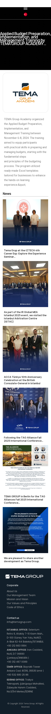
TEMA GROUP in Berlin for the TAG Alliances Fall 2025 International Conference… (24, 499)
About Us (12, 591)
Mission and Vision (17, 599)
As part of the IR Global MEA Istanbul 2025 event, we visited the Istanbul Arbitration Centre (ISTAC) (25, 316)
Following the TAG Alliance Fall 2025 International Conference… (23, 439)
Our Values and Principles (22, 603)
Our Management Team (21, 595)
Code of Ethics (15, 607)
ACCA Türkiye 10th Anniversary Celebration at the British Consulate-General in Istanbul (23, 380)
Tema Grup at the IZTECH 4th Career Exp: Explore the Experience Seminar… (25, 253)
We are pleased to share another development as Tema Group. (24, 559)
